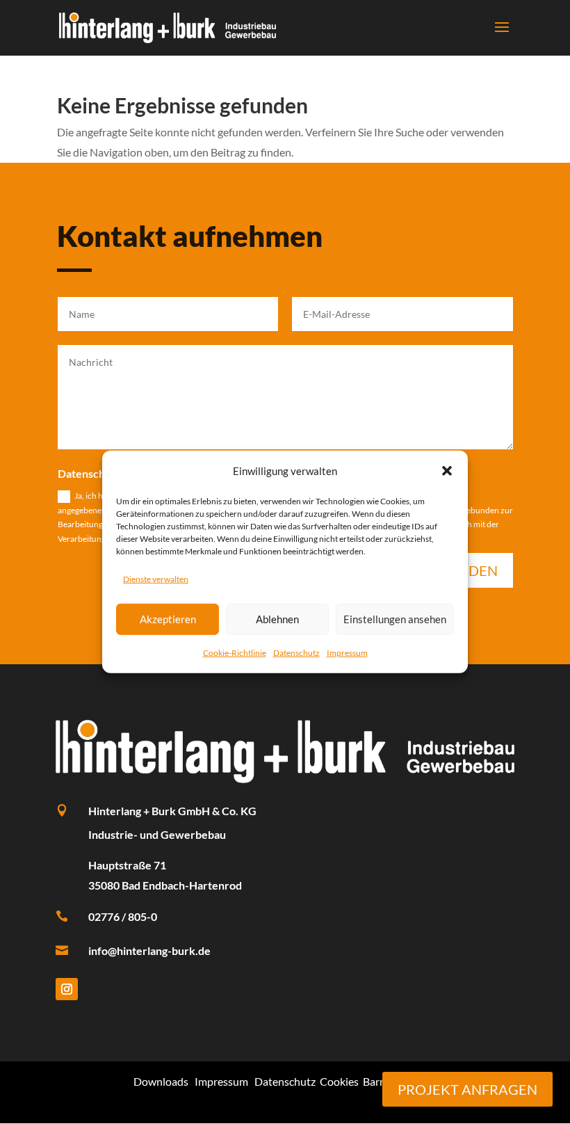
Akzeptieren (168, 619)
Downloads (160, 1081)
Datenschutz (296, 652)
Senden (470, 570)
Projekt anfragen (467, 1089)
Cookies (339, 1081)
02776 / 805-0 (122, 916)
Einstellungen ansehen (394, 619)
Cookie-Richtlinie (234, 652)
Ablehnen (277, 619)
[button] (447, 471)
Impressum (347, 652)
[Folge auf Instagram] (67, 989)
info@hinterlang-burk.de (149, 950)
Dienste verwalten (155, 579)
